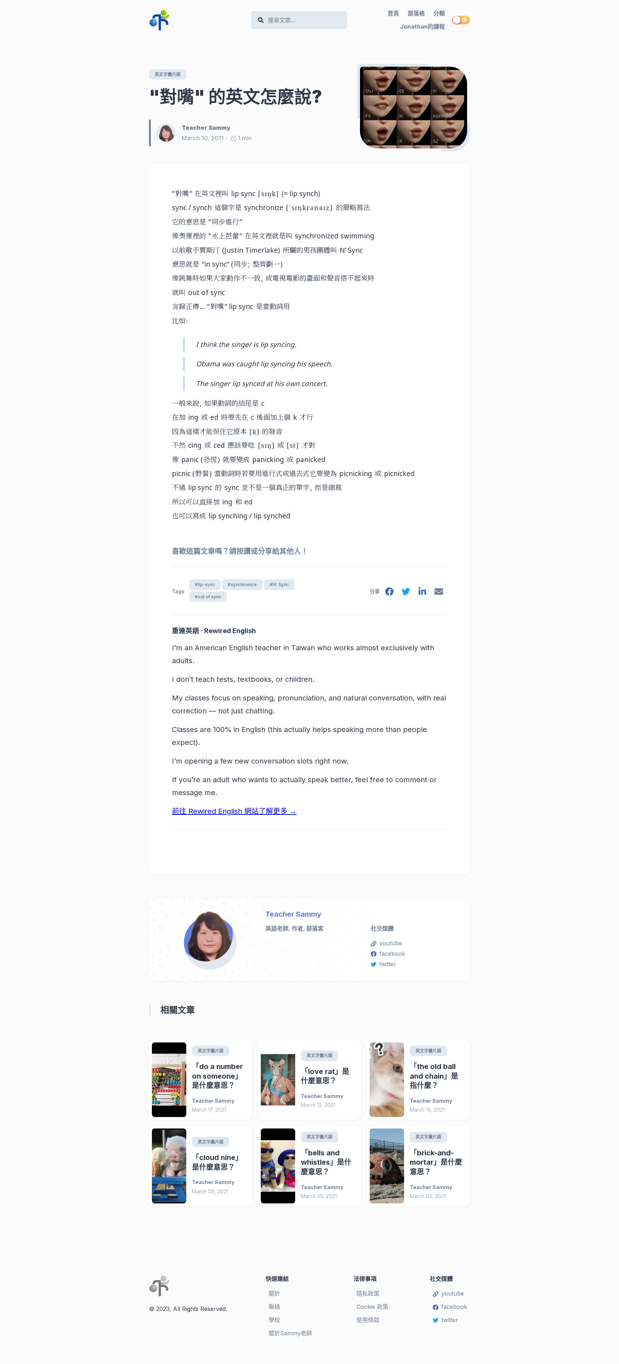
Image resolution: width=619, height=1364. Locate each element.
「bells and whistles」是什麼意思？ (326, 1162)
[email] (439, 593)
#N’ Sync (279, 584)
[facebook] (389, 593)
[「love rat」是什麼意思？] (278, 1079)
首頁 (393, 13)
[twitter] (406, 593)
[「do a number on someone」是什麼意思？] (169, 1079)
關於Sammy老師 (290, 1333)
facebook (392, 953)
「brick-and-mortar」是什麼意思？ (436, 1162)
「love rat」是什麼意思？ (325, 1076)
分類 (439, 13)
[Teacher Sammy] (169, 133)
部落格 (416, 13)
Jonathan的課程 (422, 26)
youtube (390, 943)
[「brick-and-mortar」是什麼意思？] (387, 1165)
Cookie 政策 (372, 1306)
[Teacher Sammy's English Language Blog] (197, 20)
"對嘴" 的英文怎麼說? (235, 96)
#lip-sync (205, 584)
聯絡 (274, 1306)
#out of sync (208, 596)
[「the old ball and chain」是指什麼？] (387, 1079)
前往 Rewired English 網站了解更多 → (234, 811)
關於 (274, 1293)
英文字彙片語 (168, 74)
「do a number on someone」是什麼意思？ (217, 1076)
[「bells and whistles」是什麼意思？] (278, 1165)
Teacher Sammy (293, 914)
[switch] (461, 20)
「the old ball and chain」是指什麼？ (434, 1076)
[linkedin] (422, 593)
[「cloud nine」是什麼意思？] (169, 1165)
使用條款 (367, 1319)
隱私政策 (367, 1293)
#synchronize (242, 584)
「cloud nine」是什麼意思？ (217, 1162)
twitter (387, 964)
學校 (274, 1319)
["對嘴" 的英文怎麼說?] (413, 107)
